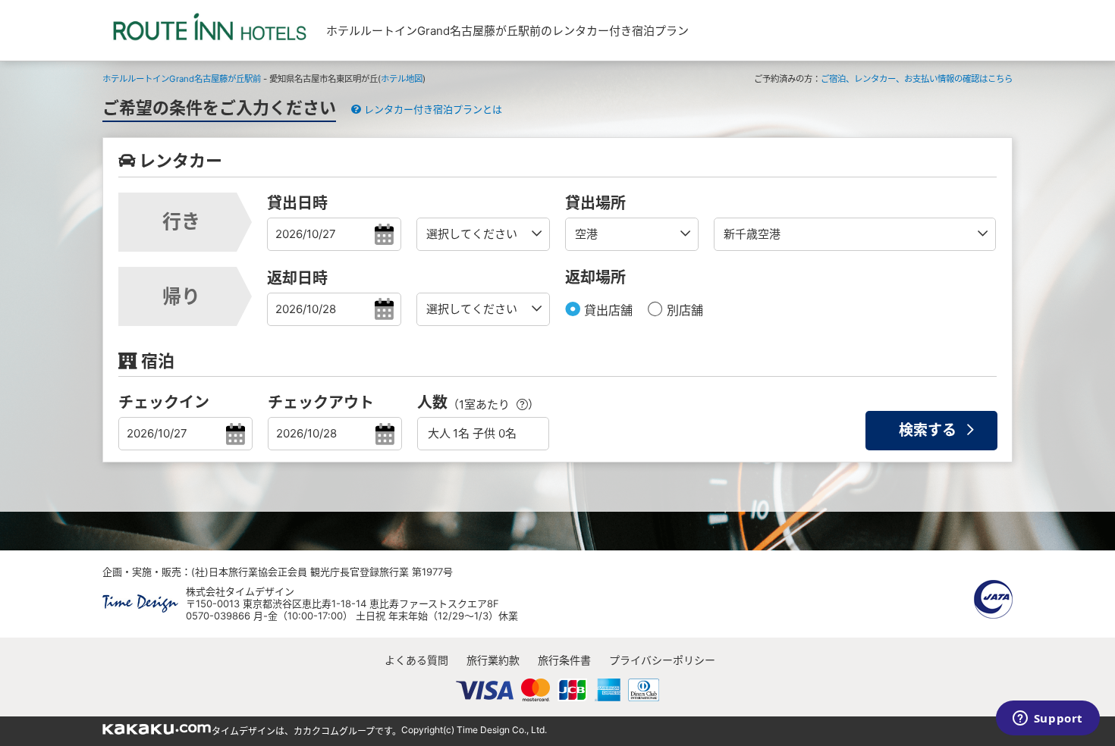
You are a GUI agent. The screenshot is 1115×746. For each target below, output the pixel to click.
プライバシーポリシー (662, 660)
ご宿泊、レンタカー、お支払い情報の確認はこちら (917, 79)
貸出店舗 (606, 310)
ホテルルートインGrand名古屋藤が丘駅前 (181, 79)
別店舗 (683, 310)
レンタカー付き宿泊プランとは (431, 109)
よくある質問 (416, 660)
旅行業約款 (493, 660)
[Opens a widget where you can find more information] (1047, 719)
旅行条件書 (564, 660)
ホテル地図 (401, 79)
